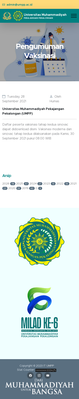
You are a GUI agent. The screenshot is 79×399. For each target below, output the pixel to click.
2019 (27, 188)
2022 (62, 183)
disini (33, 129)
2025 (22, 183)
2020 (14, 188)
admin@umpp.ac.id (19, 4)
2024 (35, 183)
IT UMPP (48, 366)
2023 (48, 183)
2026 (8, 183)
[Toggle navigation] (74, 16)
